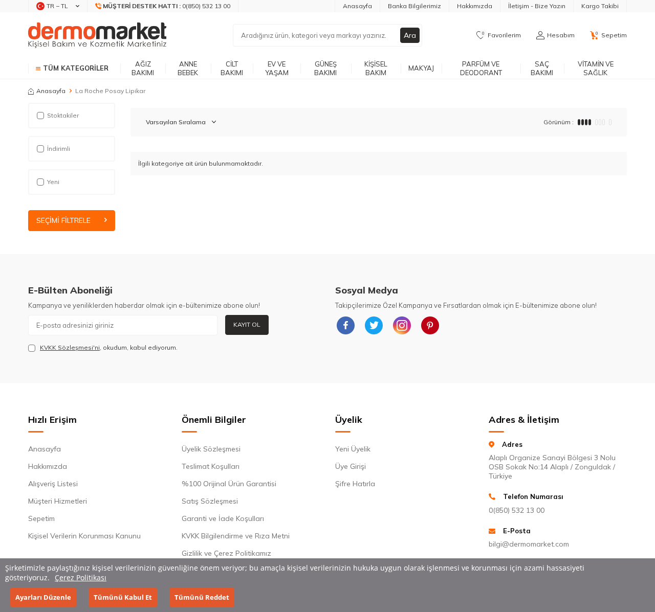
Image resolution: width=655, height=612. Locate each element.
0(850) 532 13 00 (516, 510)
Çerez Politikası (80, 577)
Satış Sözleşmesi (210, 501)
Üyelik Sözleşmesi (211, 449)
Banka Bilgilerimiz (414, 6)
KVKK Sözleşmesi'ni (70, 347)
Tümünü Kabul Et (123, 597)
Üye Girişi (350, 466)
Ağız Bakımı (143, 68)
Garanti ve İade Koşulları (223, 518)
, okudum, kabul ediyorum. (109, 347)
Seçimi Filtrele (63, 220)
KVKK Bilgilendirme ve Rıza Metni (236, 535)
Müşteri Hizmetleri (57, 501)
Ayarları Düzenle (43, 597)
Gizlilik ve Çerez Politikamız (226, 553)
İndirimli (58, 148)
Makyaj (421, 68)
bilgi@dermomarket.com (529, 544)
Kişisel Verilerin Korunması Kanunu (84, 535)
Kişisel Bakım (375, 68)
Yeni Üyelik (352, 449)
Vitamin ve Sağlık (596, 68)
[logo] (97, 35)
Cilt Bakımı (232, 68)
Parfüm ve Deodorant (481, 68)
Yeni (53, 182)
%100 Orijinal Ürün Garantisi (229, 483)
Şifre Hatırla (355, 483)
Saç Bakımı (542, 68)
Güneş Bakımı (325, 68)
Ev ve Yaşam (277, 68)
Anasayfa (357, 6)
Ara (410, 35)
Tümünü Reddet (201, 597)
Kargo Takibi (600, 6)
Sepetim (41, 518)
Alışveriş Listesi (53, 483)
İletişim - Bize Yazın (536, 6)
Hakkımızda (474, 6)
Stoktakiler (63, 115)
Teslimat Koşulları (210, 466)
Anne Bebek (188, 68)
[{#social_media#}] (345, 325)
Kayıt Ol (246, 324)
